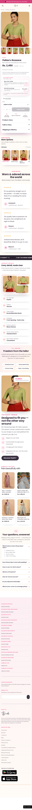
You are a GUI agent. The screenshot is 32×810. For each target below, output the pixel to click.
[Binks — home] (16, 5)
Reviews (3, 745)
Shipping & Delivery (9, 130)
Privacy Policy (4, 742)
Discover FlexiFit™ (10, 458)
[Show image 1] (3, 51)
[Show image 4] (21, 51)
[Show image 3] (15, 51)
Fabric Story (6, 125)
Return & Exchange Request (7, 755)
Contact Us (4, 735)
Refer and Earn (27, 807)
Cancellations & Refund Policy (8, 747)
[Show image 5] (27, 51)
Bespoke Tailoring (5, 752)
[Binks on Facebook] (2, 787)
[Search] (2, 5)
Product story (7, 120)
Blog (2, 737)
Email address (7, 695)
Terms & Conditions (5, 740)
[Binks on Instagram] (8, 787)
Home (2, 9)
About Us (3, 732)
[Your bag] (29, 5)
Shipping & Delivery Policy (7, 750)
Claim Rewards (4, 757)
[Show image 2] (9, 51)
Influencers (4, 760)
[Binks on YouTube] (9, 787)
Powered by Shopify (24, 792)
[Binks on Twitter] (4, 787)
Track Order (4, 730)
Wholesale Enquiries (6, 762)
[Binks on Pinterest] (6, 787)
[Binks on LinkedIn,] (11, 787)
